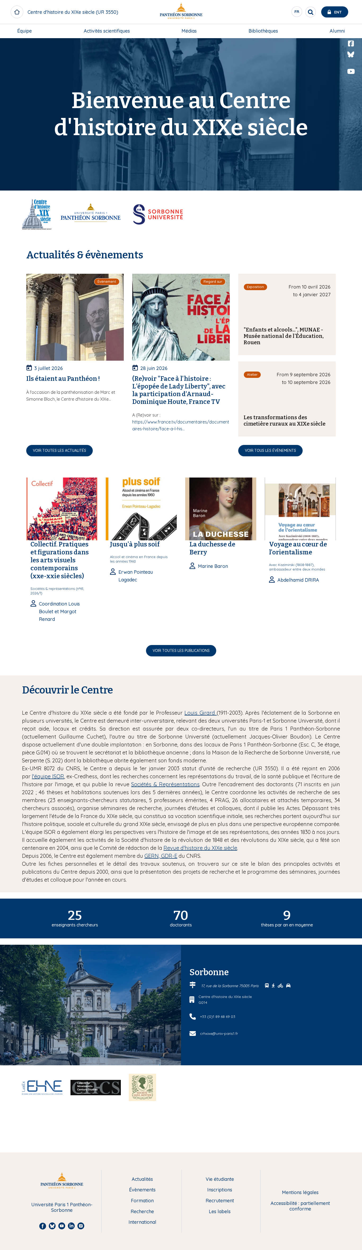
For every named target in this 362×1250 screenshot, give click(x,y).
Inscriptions (219, 1190)
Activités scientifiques (107, 31)
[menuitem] (24, 31)
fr (297, 13)
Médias (189, 31)
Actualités (142, 1179)
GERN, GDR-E (160, 856)
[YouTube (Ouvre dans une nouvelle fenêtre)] (351, 71)
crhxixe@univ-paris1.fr (219, 1033)
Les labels (220, 1211)
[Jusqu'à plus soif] (141, 508)
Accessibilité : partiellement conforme (300, 1206)
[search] (310, 12)
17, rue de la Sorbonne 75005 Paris (230, 985)
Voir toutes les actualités (59, 450)
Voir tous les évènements (270, 450)
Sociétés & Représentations (165, 784)
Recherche (142, 1211)
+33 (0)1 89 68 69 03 (217, 1016)
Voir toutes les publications (181, 650)
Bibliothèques (263, 31)
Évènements (142, 1190)
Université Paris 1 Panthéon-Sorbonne (61, 1207)
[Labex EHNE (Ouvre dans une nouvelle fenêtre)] (42, 1087)
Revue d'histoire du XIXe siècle (200, 848)
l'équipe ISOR (48, 776)
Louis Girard (200, 712)
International (142, 1222)
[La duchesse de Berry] (220, 508)
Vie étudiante (220, 1179)
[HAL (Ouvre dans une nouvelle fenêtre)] (351, 82)
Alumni (337, 31)
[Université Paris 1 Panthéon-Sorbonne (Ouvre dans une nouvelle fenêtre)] (181, 12)
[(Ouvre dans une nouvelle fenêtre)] (90, 213)
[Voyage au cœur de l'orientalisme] (300, 508)
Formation (142, 1201)
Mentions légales (300, 1192)
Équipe (24, 31)
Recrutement (220, 1201)
